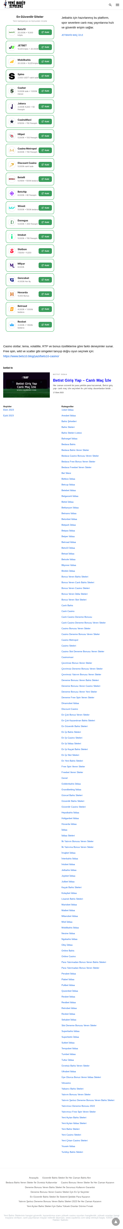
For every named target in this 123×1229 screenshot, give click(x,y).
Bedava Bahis (68, 444)
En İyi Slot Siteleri (70, 755)
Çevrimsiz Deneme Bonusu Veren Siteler (82, 668)
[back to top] (116, 1222)
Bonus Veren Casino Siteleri (76, 588)
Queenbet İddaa (70, 991)
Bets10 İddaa (68, 548)
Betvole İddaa (68, 559)
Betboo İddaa (68, 479)
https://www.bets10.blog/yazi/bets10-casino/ (31, 356)
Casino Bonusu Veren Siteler (76, 628)
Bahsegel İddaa (69, 438)
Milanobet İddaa (70, 916)
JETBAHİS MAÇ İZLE (72, 35)
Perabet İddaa (69, 973)
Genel (65, 778)
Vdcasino (66, 1083)
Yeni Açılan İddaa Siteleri (74, 1123)
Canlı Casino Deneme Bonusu (77, 617)
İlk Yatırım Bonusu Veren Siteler (78, 841)
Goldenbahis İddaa (71, 783)
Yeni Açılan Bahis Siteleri (74, 1117)
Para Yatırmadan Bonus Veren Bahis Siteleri (84, 962)
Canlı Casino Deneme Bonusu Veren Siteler (84, 622)
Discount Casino (70, 709)
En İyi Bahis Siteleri (71, 732)
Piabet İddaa (68, 979)
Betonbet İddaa (69, 519)
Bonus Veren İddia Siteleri (75, 594)
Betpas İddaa (68, 530)
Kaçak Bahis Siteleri (72, 887)
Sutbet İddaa (68, 1042)
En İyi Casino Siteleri (72, 737)
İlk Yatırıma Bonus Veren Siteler (78, 847)
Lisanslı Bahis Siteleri (72, 899)
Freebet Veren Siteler (72, 772)
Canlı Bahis (67, 605)
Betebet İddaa (69, 490)
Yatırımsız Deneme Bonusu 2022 (78, 1106)
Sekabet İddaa (69, 1019)
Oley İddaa (67, 945)
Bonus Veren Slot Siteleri (74, 599)
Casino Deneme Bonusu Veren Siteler (81, 634)
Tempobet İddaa (70, 1048)
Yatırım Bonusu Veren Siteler (76, 1094)
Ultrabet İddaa (69, 1071)
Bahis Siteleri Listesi (72, 433)
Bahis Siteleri (68, 427)
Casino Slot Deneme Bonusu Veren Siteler (83, 651)
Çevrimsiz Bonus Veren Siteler (77, 663)
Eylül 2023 (8, 415)
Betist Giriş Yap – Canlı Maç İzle (82, 380)
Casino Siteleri (69, 645)
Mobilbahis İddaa (70, 927)
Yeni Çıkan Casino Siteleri (75, 1140)
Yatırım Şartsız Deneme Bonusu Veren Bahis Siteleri (88, 1100)
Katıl (47, 32)
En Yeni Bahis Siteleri (72, 760)
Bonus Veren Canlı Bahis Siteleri (78, 582)
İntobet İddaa (68, 864)
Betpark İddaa (69, 525)
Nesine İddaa (68, 933)
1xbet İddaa (68, 409)
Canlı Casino (68, 611)
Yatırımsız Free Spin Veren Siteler (79, 1111)
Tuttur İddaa (68, 1060)
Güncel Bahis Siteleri (72, 795)
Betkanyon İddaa (70, 507)
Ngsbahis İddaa (69, 939)
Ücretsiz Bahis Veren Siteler (76, 1065)
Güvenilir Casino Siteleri (74, 806)
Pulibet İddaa (68, 985)
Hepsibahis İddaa (70, 812)
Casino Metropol (70, 640)
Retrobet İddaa (69, 1008)
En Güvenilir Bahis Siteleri (75, 726)
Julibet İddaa (68, 881)
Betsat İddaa (68, 553)
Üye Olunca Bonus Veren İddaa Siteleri (81, 1077)
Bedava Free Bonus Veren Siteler (78, 461)
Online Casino (69, 956)
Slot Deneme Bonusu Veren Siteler (79, 1025)
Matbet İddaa (68, 910)
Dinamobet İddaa (70, 703)
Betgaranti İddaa (70, 496)
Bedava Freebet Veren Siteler (76, 467)
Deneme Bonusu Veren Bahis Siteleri (80, 680)
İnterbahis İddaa (70, 858)
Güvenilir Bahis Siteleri (73, 801)
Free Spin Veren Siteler (73, 766)
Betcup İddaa (68, 484)
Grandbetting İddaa (71, 789)
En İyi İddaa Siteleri (71, 743)
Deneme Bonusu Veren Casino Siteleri (81, 686)
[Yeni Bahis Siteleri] (15, 4)
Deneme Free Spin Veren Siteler (78, 697)
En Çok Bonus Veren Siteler (76, 714)
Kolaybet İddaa (69, 893)
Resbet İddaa (68, 996)
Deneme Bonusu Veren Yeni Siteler (79, 691)
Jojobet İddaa (68, 876)
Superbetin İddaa (70, 1037)
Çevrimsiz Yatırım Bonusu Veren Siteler (81, 674)
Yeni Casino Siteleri (71, 1134)
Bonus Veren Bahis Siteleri (75, 576)
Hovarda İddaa (69, 824)
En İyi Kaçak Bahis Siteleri (75, 749)
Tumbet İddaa (69, 1054)
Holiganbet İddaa (70, 818)
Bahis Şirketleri (69, 421)
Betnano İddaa (69, 513)
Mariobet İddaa (69, 904)
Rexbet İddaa (68, 1014)
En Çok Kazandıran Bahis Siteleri (78, 720)
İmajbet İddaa (68, 853)
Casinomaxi (67, 657)
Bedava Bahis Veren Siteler (75, 450)
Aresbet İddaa (69, 415)
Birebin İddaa (68, 571)
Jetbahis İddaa (69, 870)
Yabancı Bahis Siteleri (72, 1088)
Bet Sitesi (66, 473)
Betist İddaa (60, 374)
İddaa (64, 829)
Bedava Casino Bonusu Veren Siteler (80, 456)
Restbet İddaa (69, 1002)
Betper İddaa (68, 536)
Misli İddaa (67, 922)
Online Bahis (68, 950)
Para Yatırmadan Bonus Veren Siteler (80, 968)
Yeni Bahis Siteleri (71, 1129)
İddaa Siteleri (68, 835)
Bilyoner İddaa (69, 565)
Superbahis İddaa (70, 1031)
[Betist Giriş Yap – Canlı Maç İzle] (26, 385)
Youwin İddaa (68, 1146)
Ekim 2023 (8, 409)
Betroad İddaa (69, 542)
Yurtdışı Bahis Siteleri (72, 1152)
